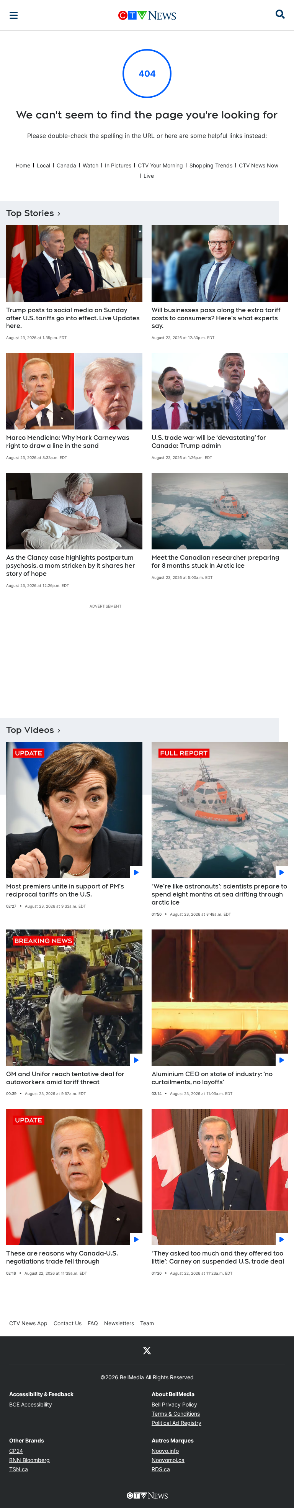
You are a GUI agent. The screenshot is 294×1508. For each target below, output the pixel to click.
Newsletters (119, 1323)
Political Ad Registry (176, 1422)
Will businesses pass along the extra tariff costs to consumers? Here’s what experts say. (216, 318)
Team (147, 1323)
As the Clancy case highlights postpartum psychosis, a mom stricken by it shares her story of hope (70, 565)
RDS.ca (161, 1469)
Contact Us (68, 1323)
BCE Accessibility (30, 1404)
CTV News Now (258, 165)
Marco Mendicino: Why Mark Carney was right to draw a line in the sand (67, 441)
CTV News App (28, 1323)
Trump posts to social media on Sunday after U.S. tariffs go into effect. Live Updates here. (73, 318)
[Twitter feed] (147, 1350)
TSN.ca (18, 1469)
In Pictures (118, 165)
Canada (66, 165)
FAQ (93, 1323)
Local (43, 165)
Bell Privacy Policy (174, 1404)
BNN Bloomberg (29, 1460)
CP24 (16, 1450)
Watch (90, 165)
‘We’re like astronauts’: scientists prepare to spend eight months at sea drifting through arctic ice (219, 894)
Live (149, 175)
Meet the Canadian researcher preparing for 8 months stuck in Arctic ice (215, 561)
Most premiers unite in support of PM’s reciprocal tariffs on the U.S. (65, 890)
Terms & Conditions (176, 1413)
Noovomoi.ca (168, 1460)
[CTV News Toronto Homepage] (147, 15)
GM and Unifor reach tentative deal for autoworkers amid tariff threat (65, 1078)
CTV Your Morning (160, 165)
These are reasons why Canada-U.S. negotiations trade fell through (62, 1257)
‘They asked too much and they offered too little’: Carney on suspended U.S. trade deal (218, 1257)
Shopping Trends (210, 165)
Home (23, 165)
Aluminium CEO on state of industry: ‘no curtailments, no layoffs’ (212, 1078)
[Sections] (13, 15)
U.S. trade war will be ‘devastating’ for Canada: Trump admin (209, 441)
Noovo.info (165, 1450)
